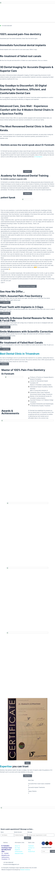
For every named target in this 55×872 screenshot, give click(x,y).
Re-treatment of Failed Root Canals (21, 342)
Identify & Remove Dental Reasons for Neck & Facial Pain (26, 319)
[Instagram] (47, 843)
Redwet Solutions (25, 869)
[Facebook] (43, 843)
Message (30, 832)
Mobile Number (18, 832)
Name (2, 832)
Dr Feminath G (38, 156)
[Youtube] (50, 843)
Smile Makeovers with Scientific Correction (26, 331)
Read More (4, 364)
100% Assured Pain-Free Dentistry (21, 295)
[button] (27, 22)
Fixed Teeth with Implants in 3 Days (21, 307)
